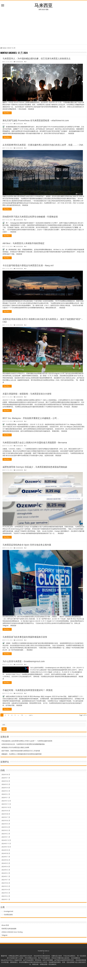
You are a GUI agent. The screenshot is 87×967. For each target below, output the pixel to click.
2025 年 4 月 (5, 827)
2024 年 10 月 (6, 847)
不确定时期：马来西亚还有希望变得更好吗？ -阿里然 (28, 690)
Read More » (7, 113)
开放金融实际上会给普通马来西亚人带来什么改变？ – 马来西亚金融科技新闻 (26, 741)
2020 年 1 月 (5, 899)
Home (4, 48)
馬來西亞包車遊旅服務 (8, 928)
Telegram (4, 935)
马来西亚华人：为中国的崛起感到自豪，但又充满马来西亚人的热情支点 (36, 58)
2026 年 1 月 (5, 797)
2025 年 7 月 (5, 817)
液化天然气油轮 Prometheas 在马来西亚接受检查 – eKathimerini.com (36, 120)
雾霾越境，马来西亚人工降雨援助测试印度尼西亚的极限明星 (21, 754)
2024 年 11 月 (6, 843)
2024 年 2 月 (5, 873)
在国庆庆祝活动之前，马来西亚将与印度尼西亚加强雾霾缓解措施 (23, 744)
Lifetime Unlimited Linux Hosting (11, 932)
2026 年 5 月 (5, 784)
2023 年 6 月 (5, 883)
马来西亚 (43, 5)
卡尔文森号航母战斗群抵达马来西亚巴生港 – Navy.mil (28, 265)
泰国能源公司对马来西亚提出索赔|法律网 (15, 747)
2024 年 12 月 (6, 840)
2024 (9, 48)
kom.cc (47, 951)
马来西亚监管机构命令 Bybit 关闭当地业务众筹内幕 (27, 545)
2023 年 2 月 (5, 896)
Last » (31, 715)
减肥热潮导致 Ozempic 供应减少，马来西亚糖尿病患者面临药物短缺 (35, 467)
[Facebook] (43, 953)
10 (22, 715)
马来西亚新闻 (19, 61)
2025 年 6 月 (5, 820)
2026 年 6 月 (5, 781)
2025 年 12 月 (6, 801)
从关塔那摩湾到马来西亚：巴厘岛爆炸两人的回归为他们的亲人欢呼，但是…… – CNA (43, 145)
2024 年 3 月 (5, 870)
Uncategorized (8, 911)
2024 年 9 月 (5, 850)
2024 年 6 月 (5, 860)
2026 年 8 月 (5, 774)
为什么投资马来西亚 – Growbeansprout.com (24, 661)
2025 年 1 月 (5, 837)
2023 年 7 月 (5, 880)
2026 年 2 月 (5, 794)
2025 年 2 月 (5, 834)
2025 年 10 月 (6, 807)
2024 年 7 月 (5, 857)
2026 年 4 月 (5, 788)
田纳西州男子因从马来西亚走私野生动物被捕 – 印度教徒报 (30, 216)
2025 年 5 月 (5, 824)
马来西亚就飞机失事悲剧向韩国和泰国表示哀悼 (25, 637)
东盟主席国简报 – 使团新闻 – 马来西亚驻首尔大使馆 (27, 394)
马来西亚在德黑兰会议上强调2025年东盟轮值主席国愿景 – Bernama (35, 442)
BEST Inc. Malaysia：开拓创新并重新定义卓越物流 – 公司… (31, 418)
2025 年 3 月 (5, 830)
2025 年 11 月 (6, 804)
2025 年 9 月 (5, 811)
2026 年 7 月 (5, 778)
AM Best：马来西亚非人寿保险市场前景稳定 (23, 243)
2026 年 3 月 (5, 791)
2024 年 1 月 (5, 876)
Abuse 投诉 (5, 925)
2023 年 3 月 (5, 893)
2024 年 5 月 (5, 863)
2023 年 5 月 (5, 886)
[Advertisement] (43, 26)
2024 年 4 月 (5, 866)
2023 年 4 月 (5, 889)
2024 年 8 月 (5, 853)
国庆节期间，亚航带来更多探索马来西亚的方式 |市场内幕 (20, 751)
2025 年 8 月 (5, 814)
